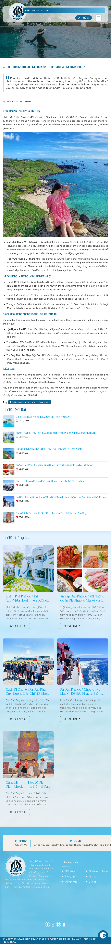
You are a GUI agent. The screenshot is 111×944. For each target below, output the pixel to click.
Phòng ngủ (70, 876)
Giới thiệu (69, 871)
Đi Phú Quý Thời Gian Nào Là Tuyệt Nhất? (30, 402)
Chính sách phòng (98, 871)
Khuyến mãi (70, 881)
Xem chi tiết (16, 626)
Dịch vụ (92, 876)
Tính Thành (10, 942)
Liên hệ (92, 881)
